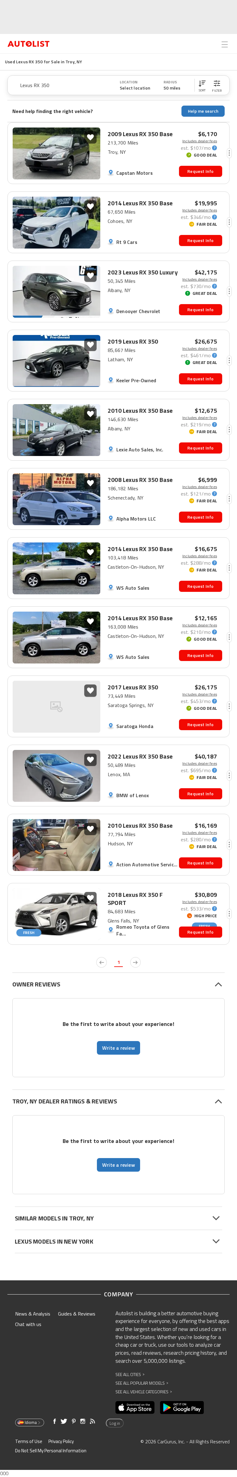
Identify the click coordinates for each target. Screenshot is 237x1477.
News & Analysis (32, 1313)
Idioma (31, 1422)
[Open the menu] (225, 44)
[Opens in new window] (135, 1407)
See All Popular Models (141, 1383)
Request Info (200, 171)
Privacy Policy (61, 1441)
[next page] (135, 962)
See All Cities (129, 1374)
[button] (202, 85)
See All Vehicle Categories (143, 1391)
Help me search (203, 111)
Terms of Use (28, 1441)
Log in (115, 1423)
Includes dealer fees (199, 141)
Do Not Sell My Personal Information (50, 1450)
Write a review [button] (118, 1048)
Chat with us (28, 1324)
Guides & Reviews (76, 1313)
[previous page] (101, 962)
